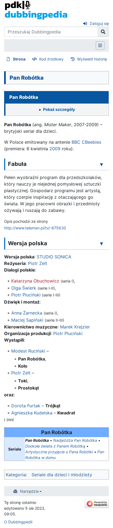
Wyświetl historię (92, 59)
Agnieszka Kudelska (31, 413)
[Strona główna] (36, 10)
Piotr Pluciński (26, 295)
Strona (19, 59)
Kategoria (16, 474)
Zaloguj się (99, 23)
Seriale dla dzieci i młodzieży (62, 474)
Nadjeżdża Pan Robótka (75, 440)
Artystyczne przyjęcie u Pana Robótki (59, 451)
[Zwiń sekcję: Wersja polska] (101, 244)
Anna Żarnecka (26, 313)
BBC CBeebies (86, 142)
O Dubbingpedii (18, 522)
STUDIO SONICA (54, 256)
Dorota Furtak (25, 405)
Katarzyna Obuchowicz (35, 281)
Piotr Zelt (37, 263)
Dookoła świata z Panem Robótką (55, 446)
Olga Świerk (23, 288)
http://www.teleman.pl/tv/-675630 (35, 228)
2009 (54, 148)
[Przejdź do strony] (103, 32)
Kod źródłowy (51, 59)
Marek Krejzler (75, 327)
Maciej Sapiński (27, 320)
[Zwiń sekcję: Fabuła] (101, 164)
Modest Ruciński (28, 351)
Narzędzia (29, 491)
